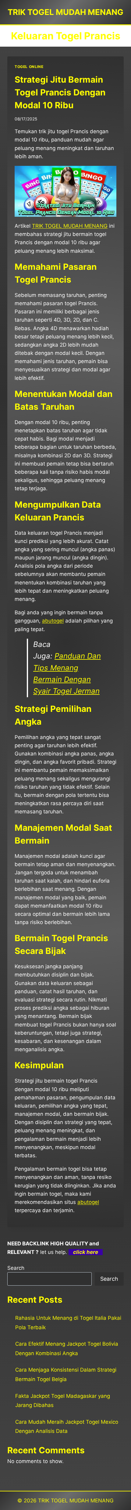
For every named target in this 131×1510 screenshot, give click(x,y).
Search (15, 1268)
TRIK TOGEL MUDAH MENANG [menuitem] (70, 226)
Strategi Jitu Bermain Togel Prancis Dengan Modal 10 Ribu (60, 92)
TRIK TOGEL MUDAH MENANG (76, 1501)
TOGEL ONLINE (29, 66)
